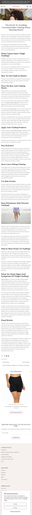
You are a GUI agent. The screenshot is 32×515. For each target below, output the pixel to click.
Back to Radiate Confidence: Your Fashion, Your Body (16, 365)
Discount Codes (5, 454)
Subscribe (16, 437)
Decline (15, 508)
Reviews (3, 475)
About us (3, 472)
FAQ (2, 461)
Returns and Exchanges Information (10, 452)
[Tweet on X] (4, 355)
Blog (2, 477)
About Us (3, 488)
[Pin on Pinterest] (8, 355)
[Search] (5, 6)
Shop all (3, 470)
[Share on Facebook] (6, 355)
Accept (15, 504)
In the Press (4, 479)
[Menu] (1, 6)
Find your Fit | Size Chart (7, 459)
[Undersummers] (16, 6)
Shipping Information (6, 457)
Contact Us (4, 450)
